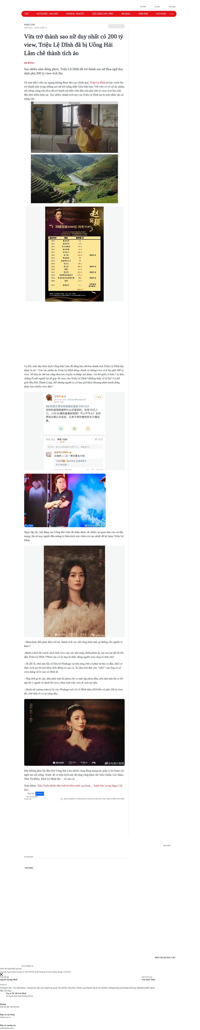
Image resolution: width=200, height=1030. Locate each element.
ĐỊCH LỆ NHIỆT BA (70, 799)
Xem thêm (29, 868)
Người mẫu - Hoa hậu (47, 14)
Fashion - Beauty (75, 14)
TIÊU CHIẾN (120, 799)
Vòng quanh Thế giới (56, 988)
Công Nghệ (136, 988)
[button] (116, 26)
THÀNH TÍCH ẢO (81, 799)
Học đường (109, 988)
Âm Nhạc (68, 988)
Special (143, 988)
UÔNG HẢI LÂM (92, 799)
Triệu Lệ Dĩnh (97, 82)
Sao (26, 14)
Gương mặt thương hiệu (123, 988)
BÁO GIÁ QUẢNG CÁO (165, 958)
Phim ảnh (143, 14)
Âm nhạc (125, 14)
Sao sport (161, 14)
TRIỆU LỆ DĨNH (111, 799)
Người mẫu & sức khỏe (96, 988)
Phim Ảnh (29, 24)
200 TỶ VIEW (102, 799)
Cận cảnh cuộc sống (102, 14)
